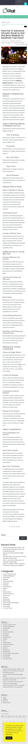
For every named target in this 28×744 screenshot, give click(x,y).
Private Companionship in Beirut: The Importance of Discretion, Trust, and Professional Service (13, 549)
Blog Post (5, 701)
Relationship (6, 601)
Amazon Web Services (9, 574)
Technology (6, 606)
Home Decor (6, 595)
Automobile (6, 577)
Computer (6, 583)
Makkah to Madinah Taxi (6, 42)
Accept (9, 738)
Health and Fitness (8, 594)
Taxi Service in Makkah (19, 42)
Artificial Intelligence (9, 576)
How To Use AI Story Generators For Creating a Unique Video (13, 561)
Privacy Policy (7, 703)
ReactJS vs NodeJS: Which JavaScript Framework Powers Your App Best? (14, 564)
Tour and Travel (5, 41)
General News (7, 592)
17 (3, 726)
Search (3, 535)
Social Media (6, 604)
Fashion (5, 588)
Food (4, 590)
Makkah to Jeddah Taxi (16, 41)
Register (5, 699)
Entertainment (7, 586)
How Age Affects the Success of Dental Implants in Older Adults (15, 24)
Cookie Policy (9, 734)
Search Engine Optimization (11, 603)
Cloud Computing (8, 581)
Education (6, 585)
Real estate (6, 599)
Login (4, 697)
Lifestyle (5, 597)
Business (5, 579)
